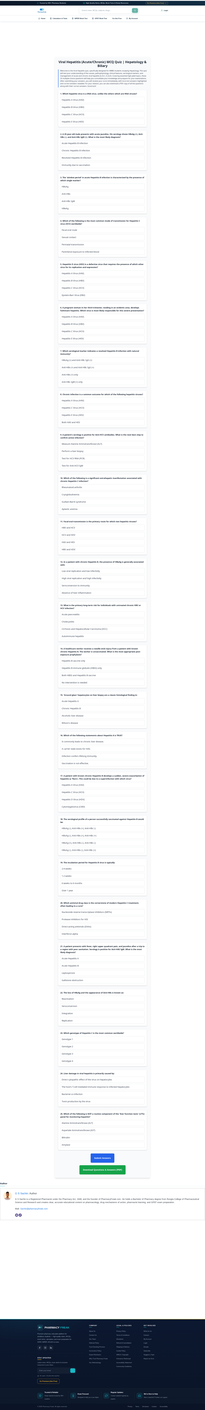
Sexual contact (69, 237)
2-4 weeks (67, 868)
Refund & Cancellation (123, 1343)
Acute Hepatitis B (70, 965)
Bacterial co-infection (72, 1094)
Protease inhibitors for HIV (75, 919)
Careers (146, 1335)
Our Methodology (95, 1362)
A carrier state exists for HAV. (76, 748)
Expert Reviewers (95, 1355)
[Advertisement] (102, 37)
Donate (146, 1347)
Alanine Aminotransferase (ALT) (77, 1123)
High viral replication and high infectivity (81, 578)
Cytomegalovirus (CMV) (73, 806)
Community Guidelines (124, 1366)
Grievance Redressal (123, 1358)
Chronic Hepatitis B (71, 708)
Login (145, 1343)
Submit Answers (102, 1158)
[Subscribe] (72, 1370)
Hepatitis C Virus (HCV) (73, 114)
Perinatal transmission (73, 244)
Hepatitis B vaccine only (73, 660)
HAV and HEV (68, 542)
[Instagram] (45, 1347)
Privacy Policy (121, 1331)
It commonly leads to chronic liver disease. (83, 741)
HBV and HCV (68, 527)
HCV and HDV (68, 534)
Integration (67, 1013)
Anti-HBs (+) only (70, 374)
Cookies (154, 1406)
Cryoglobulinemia (70, 494)
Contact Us (93, 1335)
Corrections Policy (95, 1351)
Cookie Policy (120, 1351)
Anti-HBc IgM (68, 201)
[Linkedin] (51, 1347)
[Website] (20, 1215)
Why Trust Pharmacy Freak (98, 1358)
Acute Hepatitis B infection (75, 143)
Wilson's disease (70, 723)
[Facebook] (39, 1347)
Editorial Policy (94, 1343)
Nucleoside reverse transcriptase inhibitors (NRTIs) (87, 912)
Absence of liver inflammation (76, 592)
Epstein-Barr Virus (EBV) (73, 295)
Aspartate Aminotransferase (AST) (78, 1130)
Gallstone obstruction (72, 980)
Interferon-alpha (70, 933)
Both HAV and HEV (71, 422)
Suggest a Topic (149, 1355)
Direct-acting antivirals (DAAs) (76, 926)
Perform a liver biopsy (72, 451)
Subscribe (147, 1351)
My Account (147, 1339)
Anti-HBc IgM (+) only (72, 381)
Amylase (66, 1144)
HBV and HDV (68, 549)
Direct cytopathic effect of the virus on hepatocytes (87, 1079)
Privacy (130, 1406)
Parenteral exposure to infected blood (80, 251)
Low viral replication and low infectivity (81, 571)
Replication (67, 1020)
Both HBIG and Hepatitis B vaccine (79, 675)
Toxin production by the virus (76, 1101)
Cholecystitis (68, 621)
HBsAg (65, 186)
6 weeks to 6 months (72, 883)
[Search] (135, 10)
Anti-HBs (66, 193)
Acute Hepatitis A (70, 701)
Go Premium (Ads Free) (155, 3)
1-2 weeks (67, 876)
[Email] (16, 1215)
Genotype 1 (67, 1039)
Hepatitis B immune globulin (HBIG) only (82, 668)
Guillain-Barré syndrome (74, 501)
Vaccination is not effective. (75, 763)
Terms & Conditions (123, 1335)
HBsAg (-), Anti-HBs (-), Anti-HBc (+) (79, 850)
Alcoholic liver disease (72, 715)
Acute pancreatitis (71, 614)
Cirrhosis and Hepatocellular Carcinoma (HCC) (84, 628)
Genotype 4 (67, 1061)
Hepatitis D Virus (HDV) (73, 799)
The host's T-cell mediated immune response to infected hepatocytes (96, 1086)
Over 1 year (67, 890)
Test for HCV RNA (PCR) (73, 458)
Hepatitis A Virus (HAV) (73, 99)
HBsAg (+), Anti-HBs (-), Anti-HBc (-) (79, 842)
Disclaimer (119, 1339)
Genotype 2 (67, 1046)
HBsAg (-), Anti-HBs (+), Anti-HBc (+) (79, 835)
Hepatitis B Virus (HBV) (73, 107)
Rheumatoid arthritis (72, 487)
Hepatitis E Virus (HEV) (73, 121)
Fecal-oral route (69, 230)
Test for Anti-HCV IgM (72, 465)
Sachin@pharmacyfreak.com (34, 1209)
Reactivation (68, 998)
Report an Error (149, 1358)
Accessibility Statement (124, 1362)
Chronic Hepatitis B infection (76, 150)
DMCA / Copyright (122, 1355)
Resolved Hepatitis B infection (76, 157)
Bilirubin (66, 1137)
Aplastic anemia (69, 509)
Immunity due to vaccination (76, 165)
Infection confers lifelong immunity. (79, 756)
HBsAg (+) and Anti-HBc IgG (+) (77, 360)
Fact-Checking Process (97, 1347)
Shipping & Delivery (123, 1347)
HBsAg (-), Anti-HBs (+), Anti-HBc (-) (79, 828)
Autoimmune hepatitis (73, 636)
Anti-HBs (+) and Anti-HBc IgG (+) (78, 367)
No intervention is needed (74, 682)
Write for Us (148, 1331)
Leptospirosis (68, 973)
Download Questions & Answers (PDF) (102, 1170)
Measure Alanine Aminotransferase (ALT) (82, 443)
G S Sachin (21, 1193)
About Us (92, 1331)
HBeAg (65, 208)
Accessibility (164, 1406)
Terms (137, 1406)
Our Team (92, 1339)
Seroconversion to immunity (76, 585)
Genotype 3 (67, 1053)
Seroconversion (69, 1006)
